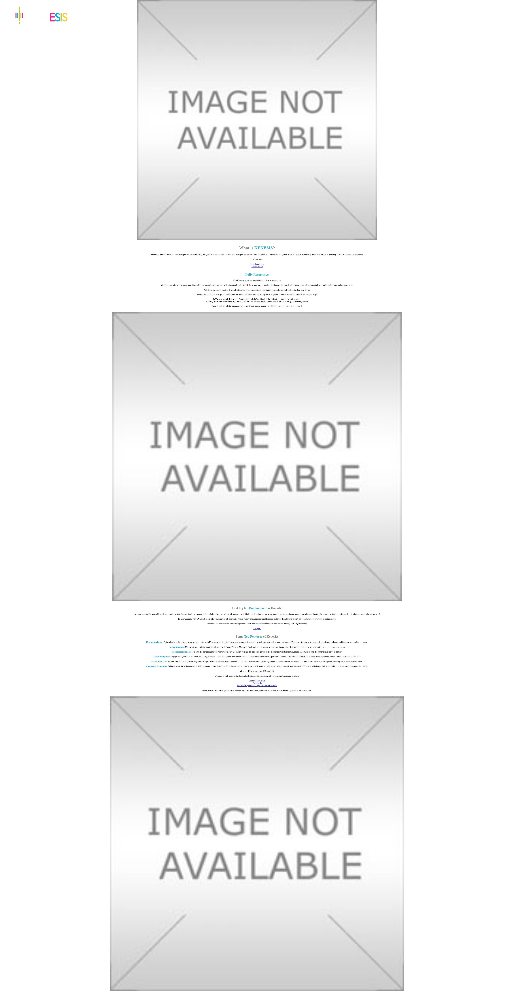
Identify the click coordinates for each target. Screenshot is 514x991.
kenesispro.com (257, 264)
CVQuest (257, 628)
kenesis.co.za (257, 266)
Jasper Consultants (257, 681)
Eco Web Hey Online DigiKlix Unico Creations (257, 685)
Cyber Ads (257, 683)
